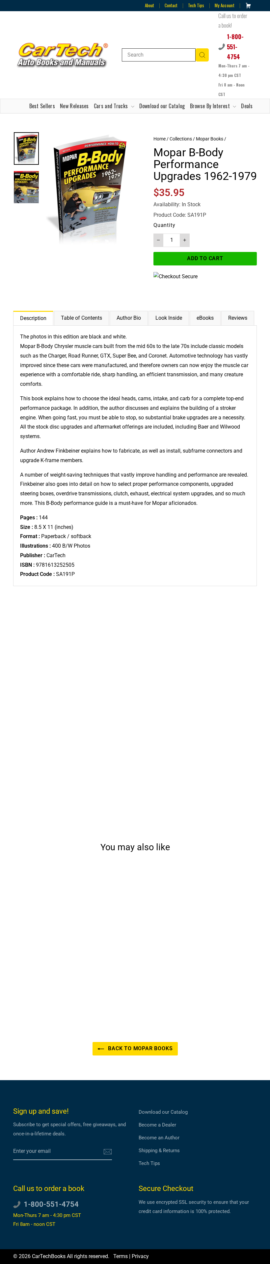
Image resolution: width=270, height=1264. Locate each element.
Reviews (237, 318)
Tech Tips (196, 5)
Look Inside (168, 318)
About (149, 5)
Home (159, 138)
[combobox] (159, 55)
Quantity (164, 225)
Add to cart (41, 984)
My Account (224, 5)
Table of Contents (81, 318)
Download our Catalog (162, 106)
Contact (171, 5)
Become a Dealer (157, 1125)
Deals (247, 106)
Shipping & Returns (159, 1150)
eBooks (205, 318)
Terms (120, 1256)
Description (33, 318)
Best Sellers (42, 106)
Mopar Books (209, 138)
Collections (181, 138)
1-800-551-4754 (235, 46)
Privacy (140, 1256)
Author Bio (129, 318)
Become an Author (159, 1138)
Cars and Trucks (111, 106)
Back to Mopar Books (140, 1048)
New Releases (74, 106)
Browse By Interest (210, 106)
